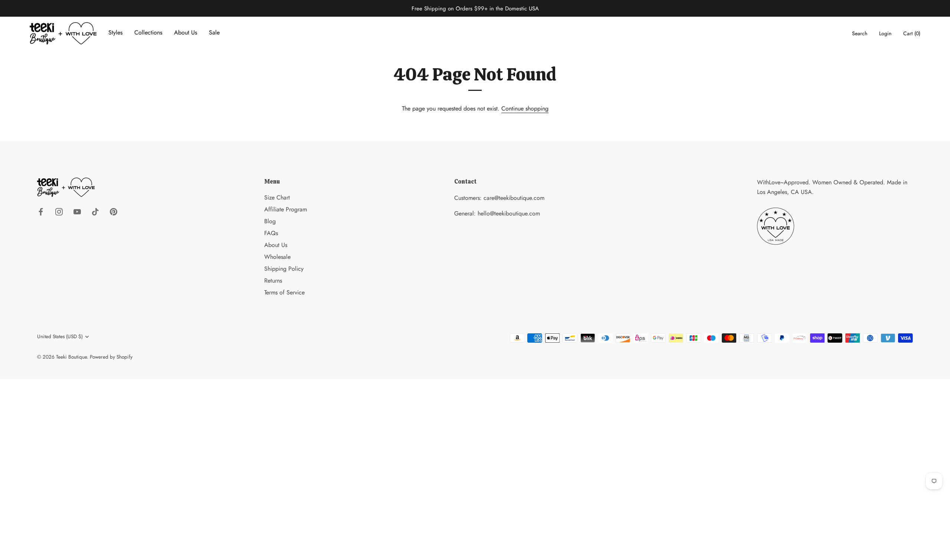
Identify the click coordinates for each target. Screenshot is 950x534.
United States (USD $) (60, 336)
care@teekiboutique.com (514, 198)
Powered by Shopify (111, 356)
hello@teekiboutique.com (509, 213)
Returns (273, 280)
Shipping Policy (284, 268)
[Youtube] (77, 211)
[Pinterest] (113, 211)
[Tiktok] (95, 211)
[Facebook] (41, 211)
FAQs (271, 233)
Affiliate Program (285, 209)
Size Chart (277, 197)
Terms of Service (284, 292)
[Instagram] (59, 211)
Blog (270, 221)
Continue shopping (524, 108)
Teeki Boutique (71, 356)
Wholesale (277, 257)
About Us (275, 245)
